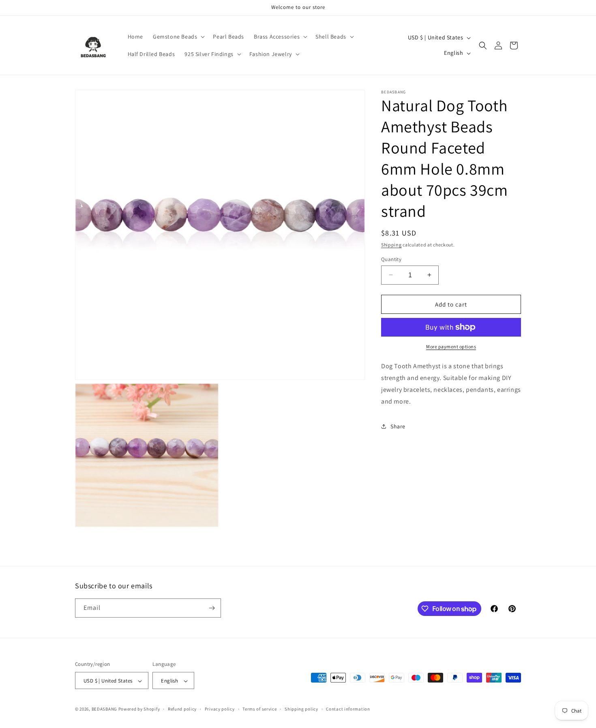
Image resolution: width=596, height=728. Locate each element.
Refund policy (182, 709)
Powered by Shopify (139, 709)
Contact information (348, 709)
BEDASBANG (104, 709)
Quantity (391, 258)
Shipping (391, 245)
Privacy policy (220, 709)
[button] (178, 36)
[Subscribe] (212, 608)
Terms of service (259, 709)
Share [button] (397, 426)
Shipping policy (301, 709)
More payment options (451, 346)
